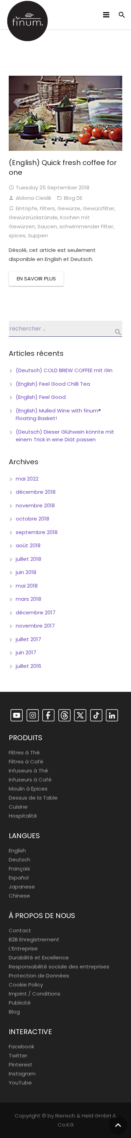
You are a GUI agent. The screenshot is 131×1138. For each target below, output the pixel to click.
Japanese (22, 886)
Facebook (21, 1046)
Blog (14, 1011)
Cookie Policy (26, 984)
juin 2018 (26, 572)
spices (17, 235)
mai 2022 (27, 478)
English (17, 850)
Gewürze (68, 208)
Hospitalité (23, 815)
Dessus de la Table (33, 797)
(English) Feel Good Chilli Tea (53, 383)
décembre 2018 (36, 492)
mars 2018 (28, 599)
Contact (20, 930)
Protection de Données (39, 975)
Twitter (18, 1055)
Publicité (20, 1002)
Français (19, 868)
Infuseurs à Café (30, 779)
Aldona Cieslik (33, 198)
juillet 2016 (28, 666)
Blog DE (73, 198)
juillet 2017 (28, 639)
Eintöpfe (26, 208)
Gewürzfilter (98, 208)
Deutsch (19, 859)
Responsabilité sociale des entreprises (59, 966)
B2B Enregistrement (34, 939)
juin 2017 (26, 652)
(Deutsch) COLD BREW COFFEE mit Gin (64, 370)
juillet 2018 (28, 559)
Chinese (19, 895)
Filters (47, 208)
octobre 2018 (32, 518)
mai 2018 (27, 585)
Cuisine (18, 806)
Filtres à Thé (24, 752)
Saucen (47, 226)
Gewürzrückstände (33, 217)
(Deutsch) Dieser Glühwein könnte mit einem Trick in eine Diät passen (65, 435)
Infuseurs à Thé (28, 770)
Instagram (22, 1073)
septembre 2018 (37, 532)
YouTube (20, 1082)
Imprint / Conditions (34, 993)
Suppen (38, 235)
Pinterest (20, 1064)
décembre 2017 (36, 612)
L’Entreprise (23, 948)
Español (19, 877)
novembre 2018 (35, 505)
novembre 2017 (35, 625)
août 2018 (28, 545)
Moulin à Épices (28, 788)
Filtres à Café (26, 761)
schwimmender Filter (86, 226)
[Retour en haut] (118, 1125)
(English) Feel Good (41, 397)
